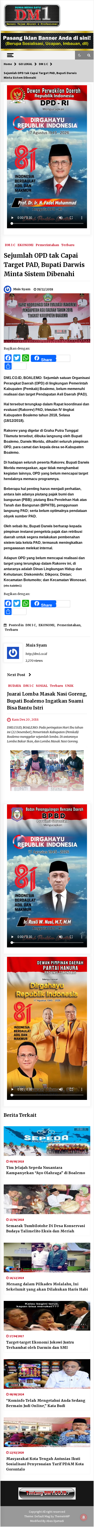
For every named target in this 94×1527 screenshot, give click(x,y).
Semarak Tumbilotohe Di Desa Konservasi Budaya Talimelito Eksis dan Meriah (45, 1228)
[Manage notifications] (83, 1517)
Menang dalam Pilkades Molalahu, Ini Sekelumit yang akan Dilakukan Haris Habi (47, 1286)
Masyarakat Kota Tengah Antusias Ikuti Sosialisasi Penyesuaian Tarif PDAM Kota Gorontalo (45, 1463)
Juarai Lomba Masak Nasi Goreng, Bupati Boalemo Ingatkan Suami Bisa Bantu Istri (47, 701)
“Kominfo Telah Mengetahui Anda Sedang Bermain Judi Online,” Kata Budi (45, 1403)
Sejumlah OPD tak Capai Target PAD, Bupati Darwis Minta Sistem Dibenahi (44, 265)
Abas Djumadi (55, 1521)
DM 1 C (10, 245)
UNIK (69, 685)
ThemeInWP (62, 1516)
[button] (79, 55)
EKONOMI (25, 245)
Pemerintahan (47, 245)
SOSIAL (42, 685)
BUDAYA (14, 685)
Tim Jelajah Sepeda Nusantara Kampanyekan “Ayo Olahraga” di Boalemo (45, 1170)
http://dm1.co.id (36, 654)
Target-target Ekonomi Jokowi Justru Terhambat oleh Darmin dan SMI (40, 1345)
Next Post (16, 675)
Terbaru (67, 245)
